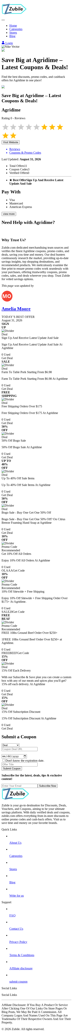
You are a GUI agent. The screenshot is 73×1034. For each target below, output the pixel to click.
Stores (13, 32)
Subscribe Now (47, 785)
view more (9, 213)
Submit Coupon (11, 768)
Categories (15, 29)
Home (13, 25)
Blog (12, 36)
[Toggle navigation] (3, 20)
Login (9, 43)
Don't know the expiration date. (24, 760)
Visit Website (10, 142)
